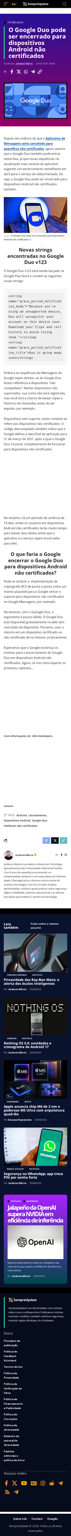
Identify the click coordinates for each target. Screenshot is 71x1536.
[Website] (57, 855)
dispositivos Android (17, 820)
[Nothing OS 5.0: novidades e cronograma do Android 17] (35, 1016)
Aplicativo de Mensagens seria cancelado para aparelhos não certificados (34, 143)
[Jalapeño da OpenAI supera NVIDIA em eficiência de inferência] (35, 1242)
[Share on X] (19, 71)
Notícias (16, 1201)
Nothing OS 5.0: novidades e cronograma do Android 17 (27, 1045)
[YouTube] (24, 1483)
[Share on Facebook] (12, 71)
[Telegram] (60, 1483)
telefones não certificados (20, 826)
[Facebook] (61, 855)
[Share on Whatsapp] (26, 71)
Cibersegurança (17, 975)
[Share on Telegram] (33, 71)
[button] (7, 4)
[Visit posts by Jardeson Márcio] (8, 855)
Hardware (32, 1201)
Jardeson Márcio (24, 63)
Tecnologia (15, 22)
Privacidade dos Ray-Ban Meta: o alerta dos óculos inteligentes (31, 981)
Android (21, 815)
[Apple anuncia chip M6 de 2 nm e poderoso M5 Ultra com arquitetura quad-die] (35, 1079)
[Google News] (34, 1483)
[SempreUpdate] (35, 4)
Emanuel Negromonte (20, 1120)
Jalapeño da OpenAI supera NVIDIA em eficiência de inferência (35, 1213)
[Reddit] (51, 1483)
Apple (28, 1102)
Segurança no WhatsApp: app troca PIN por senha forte (33, 1175)
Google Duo (39, 820)
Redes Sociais (15, 1169)
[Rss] (7, 1492)
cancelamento (37, 815)
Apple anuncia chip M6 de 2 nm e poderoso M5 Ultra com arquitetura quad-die (34, 1110)
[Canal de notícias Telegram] (16, 1492)
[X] (14, 1483)
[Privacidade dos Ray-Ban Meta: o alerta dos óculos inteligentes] (35, 953)
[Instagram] (65, 855)
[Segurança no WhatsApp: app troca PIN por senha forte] (35, 1147)
